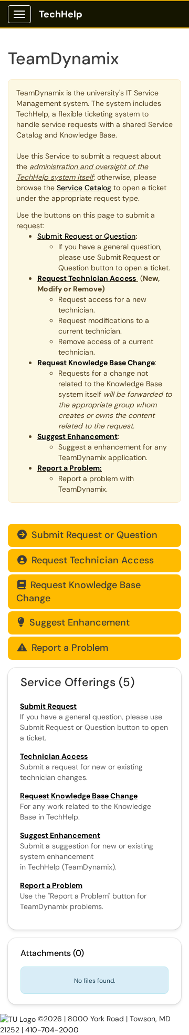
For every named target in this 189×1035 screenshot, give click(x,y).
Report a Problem (62, 647)
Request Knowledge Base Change (78, 591)
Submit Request (48, 706)
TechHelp (60, 14)
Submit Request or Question (86, 236)
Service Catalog (84, 187)
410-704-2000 (52, 1029)
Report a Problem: (69, 468)
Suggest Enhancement (73, 622)
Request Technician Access (85, 560)
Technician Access (54, 756)
